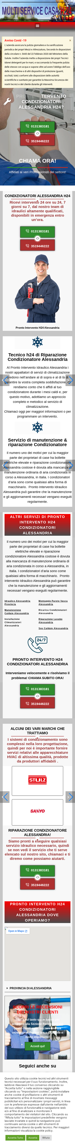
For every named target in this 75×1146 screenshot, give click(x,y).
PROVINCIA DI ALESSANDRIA (31, 988)
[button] (37, 25)
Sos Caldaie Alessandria (53, 628)
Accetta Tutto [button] (15, 1137)
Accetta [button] (32, 1137)
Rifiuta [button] (46, 1137)
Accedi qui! (37, 1046)
